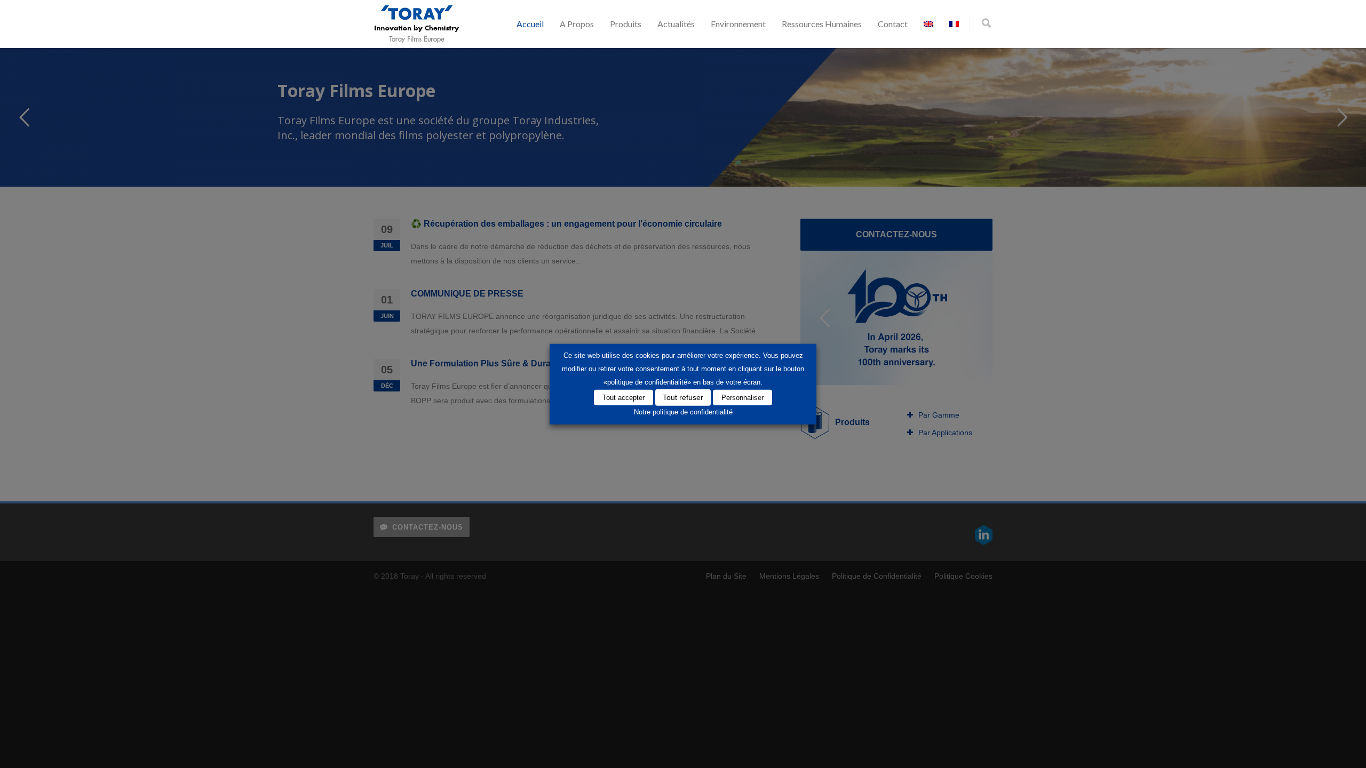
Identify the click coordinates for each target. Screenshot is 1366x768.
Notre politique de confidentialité (683, 412)
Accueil (530, 24)
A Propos (577, 24)
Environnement (738, 24)
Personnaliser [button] (742, 397)
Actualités (676, 24)
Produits (625, 24)
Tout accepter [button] (623, 397)
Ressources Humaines (822, 24)
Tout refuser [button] (683, 397)
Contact (893, 24)
